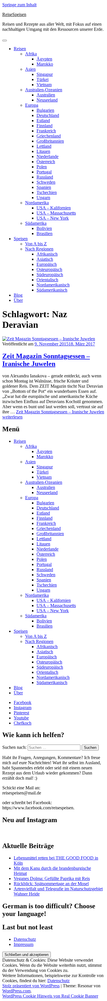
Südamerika (36, 223)
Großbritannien (50, 141)
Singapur (45, 74)
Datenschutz (25, 939)
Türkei (43, 79)
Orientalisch (47, 279)
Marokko (45, 64)
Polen (42, 166)
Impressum (23, 944)
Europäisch (47, 264)
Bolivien (44, 228)
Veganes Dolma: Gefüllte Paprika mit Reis (52, 878)
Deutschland (48, 115)
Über (18, 300)
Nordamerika (37, 202)
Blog (18, 295)
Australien (46, 94)
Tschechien (47, 192)
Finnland (45, 125)
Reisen (20, 48)
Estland (43, 120)
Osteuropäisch (49, 269)
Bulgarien (45, 110)
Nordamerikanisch (53, 284)
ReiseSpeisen (14, 14)
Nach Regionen (39, 248)
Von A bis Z (36, 243)
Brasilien (45, 233)
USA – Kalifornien (54, 207)
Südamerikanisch (52, 290)
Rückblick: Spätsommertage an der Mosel (51, 883)
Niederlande (47, 156)
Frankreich (46, 130)
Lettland (44, 146)
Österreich (46, 161)
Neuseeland (47, 100)
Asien (30, 69)
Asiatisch (45, 259)
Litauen (43, 151)
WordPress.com (16, 990)
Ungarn (43, 197)
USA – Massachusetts (56, 213)
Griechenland (49, 136)
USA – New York (53, 218)
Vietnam (44, 84)
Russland (45, 177)
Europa (31, 105)
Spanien (44, 187)
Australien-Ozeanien (43, 89)
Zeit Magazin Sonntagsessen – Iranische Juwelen (46, 359)
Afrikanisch (47, 254)
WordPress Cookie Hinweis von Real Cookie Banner (50, 996)
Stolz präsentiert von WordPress (31, 985)
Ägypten (44, 58)
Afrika (31, 53)
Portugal (44, 171)
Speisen (21, 238)
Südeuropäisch (50, 274)
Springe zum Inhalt (19, 4)
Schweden (46, 182)
